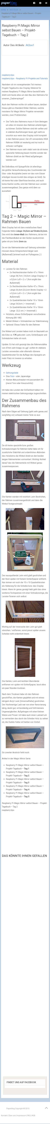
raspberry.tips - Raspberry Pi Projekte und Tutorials (25, 78)
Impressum (21, 1115)
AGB (33, 1115)
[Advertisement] (25, 968)
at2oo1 (30, 45)
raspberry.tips (8, 75)
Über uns (12, 1115)
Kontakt (4, 1115)
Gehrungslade (12, 373)
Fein (12, 376)
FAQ (29, 1115)
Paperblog (10, 1108)
